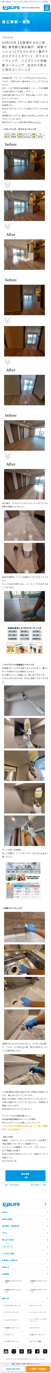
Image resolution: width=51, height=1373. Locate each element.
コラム (4, 1233)
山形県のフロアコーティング (39, 1291)
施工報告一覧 (25, 1176)
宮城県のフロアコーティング (39, 1282)
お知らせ (5, 1267)
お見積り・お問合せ (10, 1260)
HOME (4, 1212)
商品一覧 (5, 1298)
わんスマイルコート (12, 1320)
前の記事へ (15, 1184)
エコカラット (9, 1334)
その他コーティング (12, 1341)
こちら (37, 122)
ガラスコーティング (12, 1312)
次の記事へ (36, 1184)
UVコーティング (36, 1305)
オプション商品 (35, 1341)
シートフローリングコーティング (39, 1320)
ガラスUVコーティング (13, 1305)
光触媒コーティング (12, 1328)
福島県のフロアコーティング (13, 1282)
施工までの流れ (8, 1240)
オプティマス (35, 1328)
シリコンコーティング (38, 1312)
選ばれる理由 (7, 1219)
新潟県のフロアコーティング (13, 1291)
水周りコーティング (37, 1334)
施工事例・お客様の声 (10, 1226)
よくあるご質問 (8, 1253)
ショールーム (7, 1246)
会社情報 (5, 1274)
